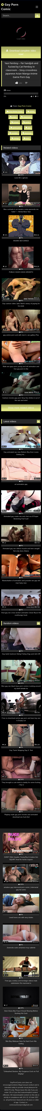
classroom (27, 117)
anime (32, 111)
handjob (15, 133)
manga (16, 138)
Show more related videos (21, 408)
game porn (17, 127)
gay (29, 127)
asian (14, 117)
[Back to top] (34, 1104)
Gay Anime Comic (15, 111)
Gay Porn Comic (9, 6)
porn (27, 138)
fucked (15, 122)
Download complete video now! (22, 52)
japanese (28, 133)
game (27, 122)
